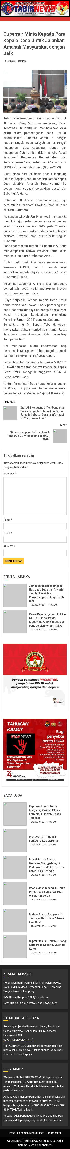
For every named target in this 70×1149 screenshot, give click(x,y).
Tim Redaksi (53, 1133)
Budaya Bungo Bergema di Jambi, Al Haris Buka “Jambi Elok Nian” (46, 918)
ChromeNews (26, 1145)
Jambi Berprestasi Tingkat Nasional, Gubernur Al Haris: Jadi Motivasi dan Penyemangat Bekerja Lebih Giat (46, 593)
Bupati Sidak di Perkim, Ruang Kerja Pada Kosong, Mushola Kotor (47, 944)
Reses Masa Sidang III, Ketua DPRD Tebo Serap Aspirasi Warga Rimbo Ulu (47, 891)
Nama (7, 519)
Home (11, 1133)
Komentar (10, 473)
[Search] (64, 17)
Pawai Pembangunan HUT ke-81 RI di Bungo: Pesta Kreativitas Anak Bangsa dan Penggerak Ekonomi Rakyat (47, 620)
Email (7, 533)
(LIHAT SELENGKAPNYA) (18, 1039)
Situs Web (9, 546)
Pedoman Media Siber (30, 1133)
